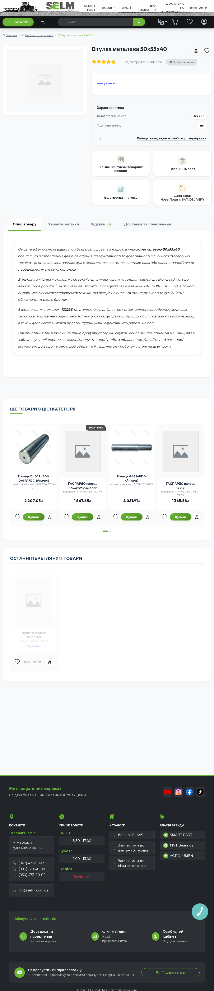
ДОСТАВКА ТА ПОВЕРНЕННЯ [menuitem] (173, 7)
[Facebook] (189, 792)
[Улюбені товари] (189, 22)
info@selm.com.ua (33, 890)
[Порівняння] (42, 22)
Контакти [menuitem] (198, 7)
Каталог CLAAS (130, 835)
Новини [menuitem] (109, 7)
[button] (105, 531)
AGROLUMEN (181, 856)
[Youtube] (167, 792)
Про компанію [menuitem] (147, 8)
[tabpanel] (107, 304)
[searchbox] (96, 22)
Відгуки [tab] (101, 224)
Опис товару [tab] (24, 224)
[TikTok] (200, 792)
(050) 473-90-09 (32, 875)
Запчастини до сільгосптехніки (132, 863)
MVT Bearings (181, 845)
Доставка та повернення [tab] (147, 224)
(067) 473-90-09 (31, 863)
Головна (11, 35)
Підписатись (173, 972)
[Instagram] (178, 792)
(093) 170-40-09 (31, 869)
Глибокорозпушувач (39, 35)
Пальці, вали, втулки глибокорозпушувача (171, 138)
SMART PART (181, 835)
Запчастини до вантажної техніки (133, 847)
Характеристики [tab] (63, 224)
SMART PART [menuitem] (90, 8)
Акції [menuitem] (126, 7)
